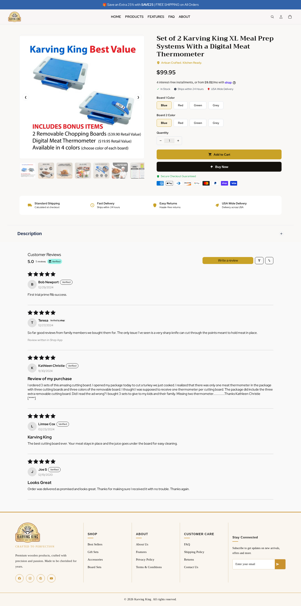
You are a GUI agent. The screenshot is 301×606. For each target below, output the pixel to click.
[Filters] (259, 260)
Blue (164, 105)
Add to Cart (222, 154)
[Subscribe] (280, 564)
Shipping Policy (194, 552)
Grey (216, 105)
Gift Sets (93, 552)
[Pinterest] (41, 578)
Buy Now (221, 167)
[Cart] (289, 16)
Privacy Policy (145, 559)
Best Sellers (95, 544)
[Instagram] (30, 578)
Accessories (95, 559)
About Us (142, 544)
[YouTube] (51, 578)
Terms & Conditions (149, 567)
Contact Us (191, 567)
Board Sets (94, 567)
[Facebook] (19, 578)
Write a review (228, 260)
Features (141, 552)
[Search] (272, 16)
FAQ (187, 544)
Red (180, 105)
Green (198, 105)
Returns (189, 559)
